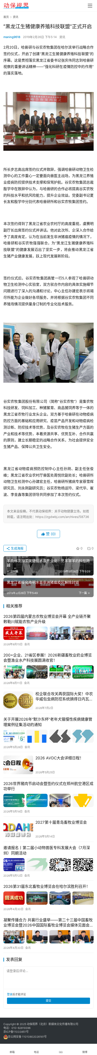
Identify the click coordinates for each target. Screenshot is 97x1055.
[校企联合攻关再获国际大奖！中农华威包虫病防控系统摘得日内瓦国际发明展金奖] (18, 700)
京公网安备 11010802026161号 (27, 1036)
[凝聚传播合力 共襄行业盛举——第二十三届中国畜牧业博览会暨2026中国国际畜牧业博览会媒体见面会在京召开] (48, 936)
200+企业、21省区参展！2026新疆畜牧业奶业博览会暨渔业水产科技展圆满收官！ (47, 658)
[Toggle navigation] (90, 6)
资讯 (62, 37)
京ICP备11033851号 (16, 1031)
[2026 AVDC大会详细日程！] (18, 765)
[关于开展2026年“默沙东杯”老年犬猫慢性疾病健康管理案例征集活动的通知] (48, 736)
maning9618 (11, 37)
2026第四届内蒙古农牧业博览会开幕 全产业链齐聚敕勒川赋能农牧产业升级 (47, 619)
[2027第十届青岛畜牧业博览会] (18, 829)
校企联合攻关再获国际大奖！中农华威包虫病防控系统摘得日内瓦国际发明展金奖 (64, 697)
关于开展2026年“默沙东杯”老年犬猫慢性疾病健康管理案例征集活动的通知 (47, 722)
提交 (48, 1000)
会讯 (27, 644)
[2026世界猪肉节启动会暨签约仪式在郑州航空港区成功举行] (48, 800)
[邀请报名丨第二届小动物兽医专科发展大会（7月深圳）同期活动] (48, 864)
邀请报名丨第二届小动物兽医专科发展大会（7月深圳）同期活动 (46, 850)
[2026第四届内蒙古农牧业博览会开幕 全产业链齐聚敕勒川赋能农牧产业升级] (48, 633)
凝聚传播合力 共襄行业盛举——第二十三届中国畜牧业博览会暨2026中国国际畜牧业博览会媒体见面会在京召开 (48, 923)
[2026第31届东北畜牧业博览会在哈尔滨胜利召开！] (48, 898)
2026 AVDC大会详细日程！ (59, 758)
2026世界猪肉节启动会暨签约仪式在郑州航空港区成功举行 (48, 786)
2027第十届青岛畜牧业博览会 (61, 822)
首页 (6, 17)
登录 (9, 994)
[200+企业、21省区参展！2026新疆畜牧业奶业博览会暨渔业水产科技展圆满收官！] (48, 672)
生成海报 (16, 548)
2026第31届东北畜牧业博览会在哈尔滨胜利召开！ (46, 886)
